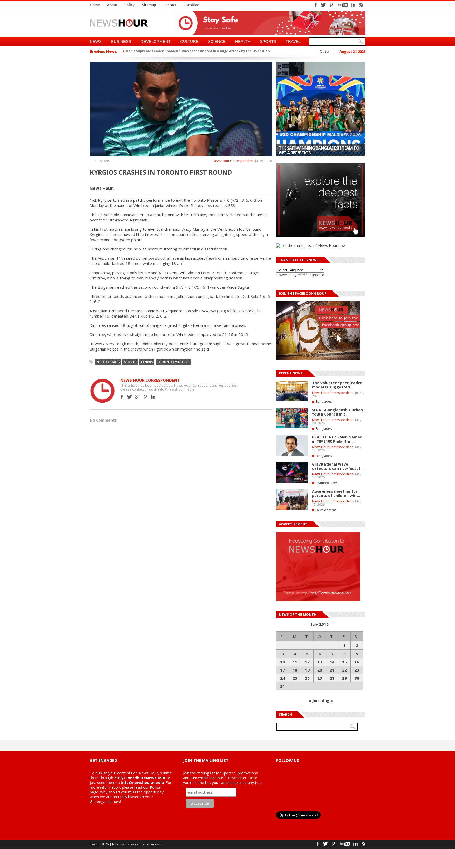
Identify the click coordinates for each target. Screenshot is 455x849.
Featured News (327, 483)
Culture (189, 41)
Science (217, 41)
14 (332, 661)
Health (242, 41)
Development (156, 41)
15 (344, 661)
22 (344, 670)
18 (295, 670)
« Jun (314, 700)
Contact (169, 4)
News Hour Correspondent (233, 161)
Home (95, 4)
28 (332, 678)
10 (282, 661)
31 (282, 686)
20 (319, 670)
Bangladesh (324, 401)
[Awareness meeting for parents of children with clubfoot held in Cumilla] (292, 509)
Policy (130, 4)
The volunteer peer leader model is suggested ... (337, 384)
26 (307, 678)
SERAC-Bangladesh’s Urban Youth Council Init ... (337, 412)
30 (356, 678)
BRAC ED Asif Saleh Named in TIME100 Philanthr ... (337, 439)
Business (121, 41)
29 (344, 678)
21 (332, 670)
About (112, 4)
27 (319, 678)
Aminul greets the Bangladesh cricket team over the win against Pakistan (319, 150)
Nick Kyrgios (108, 362)
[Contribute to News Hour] (318, 600)
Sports (268, 41)
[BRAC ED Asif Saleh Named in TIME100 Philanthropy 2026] (292, 454)
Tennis (147, 362)
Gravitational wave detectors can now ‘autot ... (338, 466)
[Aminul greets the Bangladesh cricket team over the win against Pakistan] (320, 109)
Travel (293, 41)
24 (282, 678)
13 (319, 661)
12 (307, 661)
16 (356, 661)
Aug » (327, 700)
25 (295, 678)
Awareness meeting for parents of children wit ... (336, 493)
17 (282, 670)
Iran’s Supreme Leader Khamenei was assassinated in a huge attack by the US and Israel (200, 51)
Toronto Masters (173, 362)
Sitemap (149, 4)
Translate (316, 274)
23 (356, 670)
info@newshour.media (142, 782)
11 (295, 661)
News (96, 41)
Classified (192, 4)
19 (307, 670)
